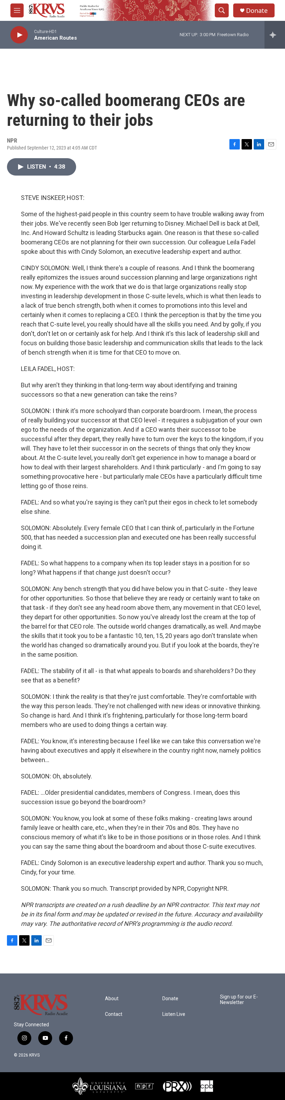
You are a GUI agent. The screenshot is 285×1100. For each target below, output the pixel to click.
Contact (113, 1014)
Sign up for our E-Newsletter (239, 999)
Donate (257, 10)
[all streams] (274, 35)
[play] (19, 35)
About (112, 998)
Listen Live (173, 1014)
